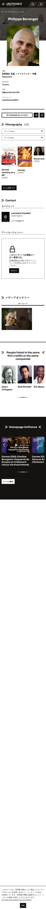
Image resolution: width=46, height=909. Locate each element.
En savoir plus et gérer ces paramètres (16, 900)
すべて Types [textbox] (9, 131)
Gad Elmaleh (24, 386)
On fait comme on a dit (8, 172)
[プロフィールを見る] (41, 4)
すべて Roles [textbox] (9, 138)
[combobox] (23, 131)
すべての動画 (8, 481)
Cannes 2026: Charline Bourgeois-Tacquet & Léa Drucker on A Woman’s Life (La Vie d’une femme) (15, 460)
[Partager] (36, 115)
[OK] (23, 905)
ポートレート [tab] (23, 303)
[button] (29, 311)
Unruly (21, 170)
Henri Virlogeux (7, 388)
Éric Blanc (39, 387)
